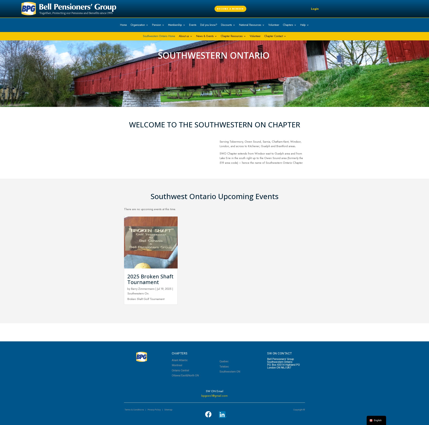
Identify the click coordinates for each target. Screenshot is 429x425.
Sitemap (168, 409)
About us (184, 36)
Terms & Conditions (134, 409)
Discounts (226, 25)
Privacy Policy (154, 409)
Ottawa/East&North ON (185, 375)
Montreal (177, 365)
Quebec (224, 361)
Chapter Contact (273, 36)
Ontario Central (180, 370)
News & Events (205, 36)
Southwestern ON (230, 371)
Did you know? (208, 25)
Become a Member (230, 9)
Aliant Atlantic (180, 360)
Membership (175, 25)
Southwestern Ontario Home (159, 36)
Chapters (288, 25)
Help (303, 25)
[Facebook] (208, 417)
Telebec (224, 366)
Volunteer (273, 25)
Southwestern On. (138, 293)
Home (123, 25)
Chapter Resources (232, 36)
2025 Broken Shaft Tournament (150, 279)
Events (192, 25)
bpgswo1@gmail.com (214, 396)
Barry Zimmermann (143, 289)
